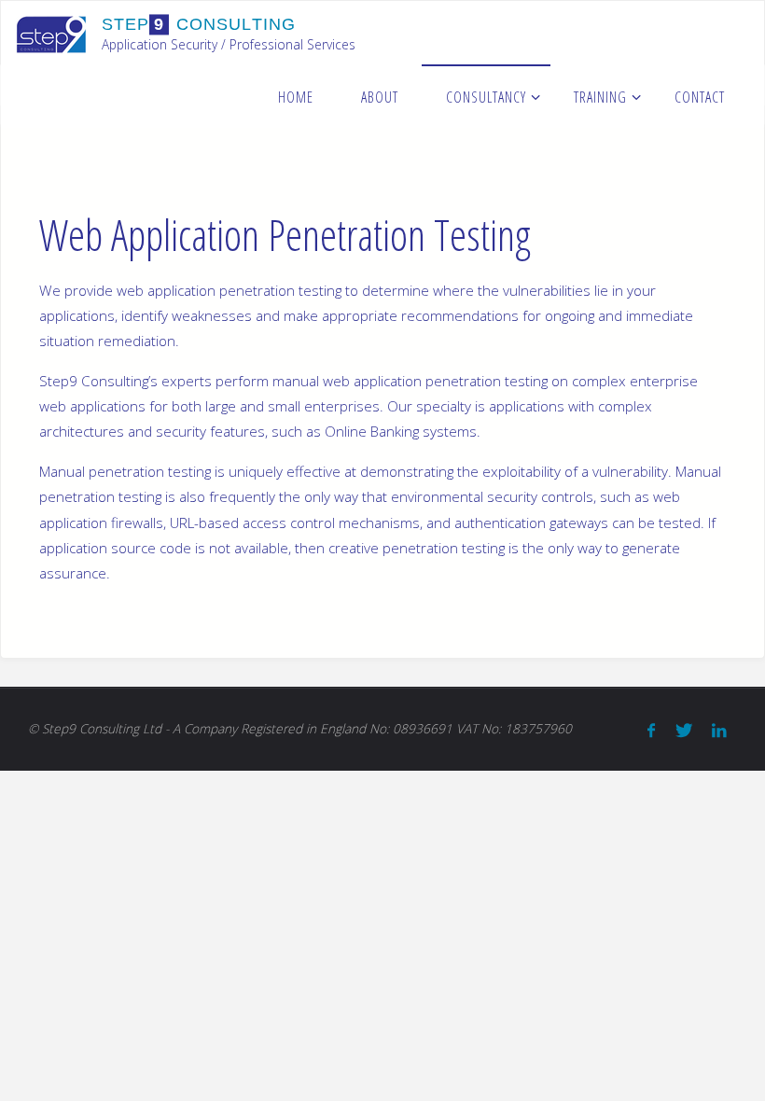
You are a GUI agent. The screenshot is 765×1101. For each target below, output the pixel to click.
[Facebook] (651, 730)
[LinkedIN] (719, 730)
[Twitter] (683, 730)
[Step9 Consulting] (51, 32)
